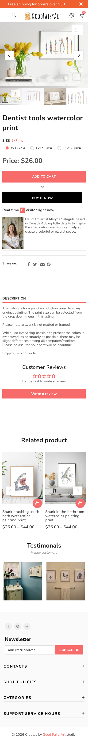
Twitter (35, 264)
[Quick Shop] (37, 503)
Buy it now (42, 198)
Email (42, 264)
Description (14, 298)
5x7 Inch (18, 148)
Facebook (28, 264)
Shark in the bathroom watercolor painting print (64, 516)
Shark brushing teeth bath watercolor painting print (20, 516)
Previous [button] (9, 55)
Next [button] (78, 55)
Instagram (27, 626)
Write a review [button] (44, 393)
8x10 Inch (44, 148)
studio (59, 734)
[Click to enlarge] (77, 30)
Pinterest (48, 264)
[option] (44, 55)
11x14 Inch (72, 148)
